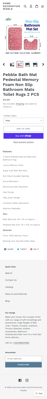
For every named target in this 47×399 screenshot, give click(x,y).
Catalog (9, 287)
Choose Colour (10, 116)
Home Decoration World (11, 6)
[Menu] (42, 6)
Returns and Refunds (16, 294)
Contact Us (11, 280)
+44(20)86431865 (21, 343)
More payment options (23, 142)
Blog (7, 301)
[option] (12, 64)
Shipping (20, 104)
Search (8, 273)
